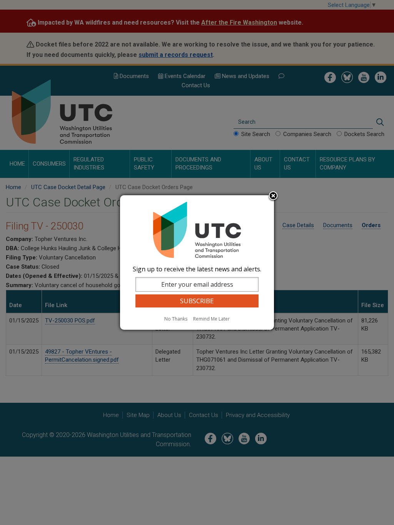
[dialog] (197, 262)
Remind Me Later (211, 319)
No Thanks (175, 319)
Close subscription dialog (273, 196)
